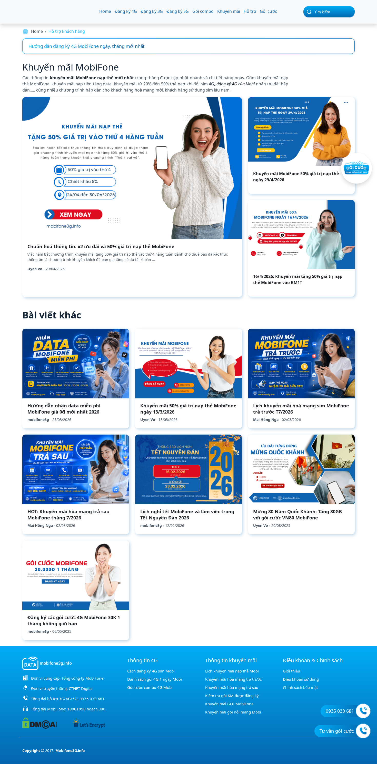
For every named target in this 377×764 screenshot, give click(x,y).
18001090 (76, 708)
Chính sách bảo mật (300, 687)
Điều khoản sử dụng (301, 679)
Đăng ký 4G (126, 11)
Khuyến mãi (228, 11)
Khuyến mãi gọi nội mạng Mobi (233, 712)
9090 (100, 708)
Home (105, 11)
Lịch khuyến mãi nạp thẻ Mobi (232, 670)
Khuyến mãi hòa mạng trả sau (231, 687)
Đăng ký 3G (152, 11)
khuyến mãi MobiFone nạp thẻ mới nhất (92, 78)
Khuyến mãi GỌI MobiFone (229, 703)
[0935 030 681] (363, 710)
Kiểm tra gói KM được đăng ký (232, 695)
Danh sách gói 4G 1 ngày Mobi (154, 679)
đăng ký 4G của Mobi (235, 84)
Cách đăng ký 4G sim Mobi (151, 670)
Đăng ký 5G (177, 11)
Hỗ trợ (250, 11)
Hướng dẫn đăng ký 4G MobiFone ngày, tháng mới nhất (86, 46)
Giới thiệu (291, 670)
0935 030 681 (92, 698)
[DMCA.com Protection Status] (39, 723)
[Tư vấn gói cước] (363, 730)
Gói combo (203, 11)
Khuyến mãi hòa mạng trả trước (233, 679)
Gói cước (268, 11)
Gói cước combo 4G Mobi (150, 687)
